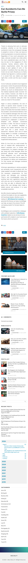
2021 (4, 473)
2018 (4, 482)
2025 (4, 461)
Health (3, 517)
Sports (3, 536)
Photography (4, 528)
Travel (2, 542)
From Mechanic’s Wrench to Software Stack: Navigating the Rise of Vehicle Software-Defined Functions (19, 282)
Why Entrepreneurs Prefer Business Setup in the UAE (17, 378)
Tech (2, 539)
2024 (4, 464)
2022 (4, 470)
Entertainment (5, 504)
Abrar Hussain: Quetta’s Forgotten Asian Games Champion (16, 392)
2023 (4, 467)
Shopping (3, 534)
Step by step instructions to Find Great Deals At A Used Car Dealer (18, 350)
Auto (2, 6)
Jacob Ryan (9, 15)
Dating (3, 498)
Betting (3, 493)
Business (3, 496)
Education (3, 501)
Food (2, 512)
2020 (4, 476)
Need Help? (14, 555)
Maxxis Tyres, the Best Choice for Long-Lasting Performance (18, 305)
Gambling (3, 515)
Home (2, 520)
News (2, 525)
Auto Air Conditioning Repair (17, 329)
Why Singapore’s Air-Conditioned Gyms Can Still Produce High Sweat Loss (17, 372)
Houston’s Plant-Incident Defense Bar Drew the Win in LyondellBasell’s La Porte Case (17, 364)
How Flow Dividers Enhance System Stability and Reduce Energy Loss (17, 385)
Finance (3, 509)
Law (2, 523)
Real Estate (4, 531)
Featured (3, 506)
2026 (4, 441)
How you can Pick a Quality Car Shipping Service (18, 339)
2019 (4, 479)
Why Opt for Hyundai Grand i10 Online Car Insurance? (19, 295)
